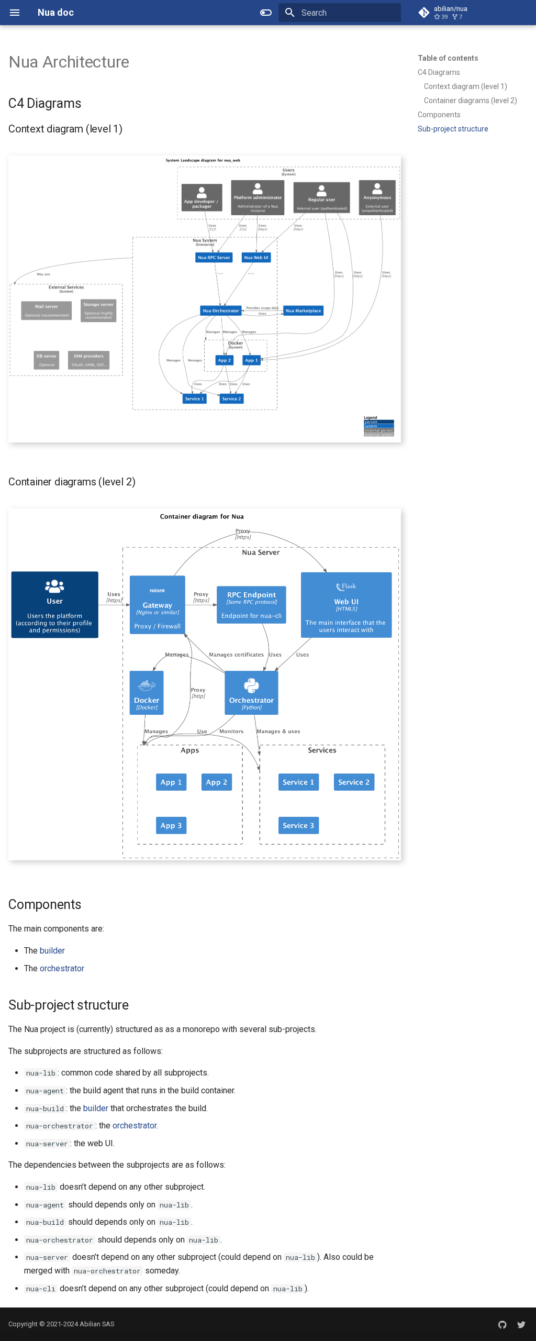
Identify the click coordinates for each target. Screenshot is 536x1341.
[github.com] (502, 1324)
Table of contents (448, 58)
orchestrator (62, 968)
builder (52, 951)
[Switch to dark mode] (265, 12)
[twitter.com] (521, 1324)
